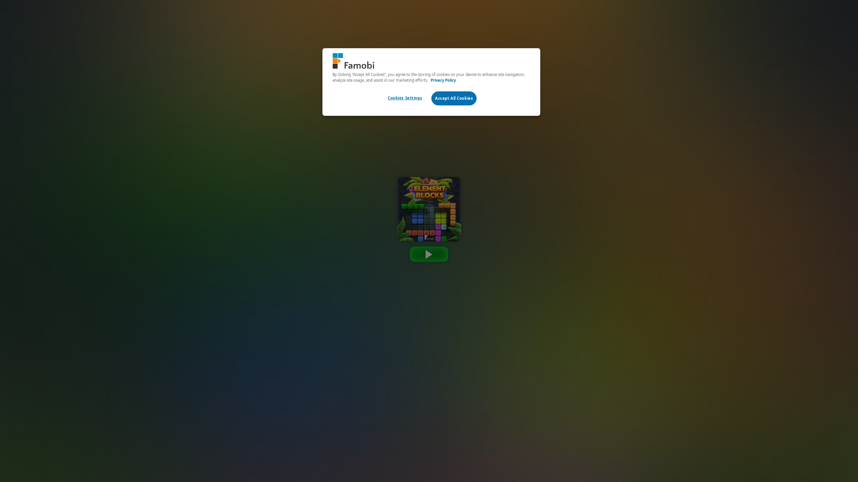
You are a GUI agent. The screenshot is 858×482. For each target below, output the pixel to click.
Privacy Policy (443, 80)
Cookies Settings (405, 97)
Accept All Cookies (454, 98)
